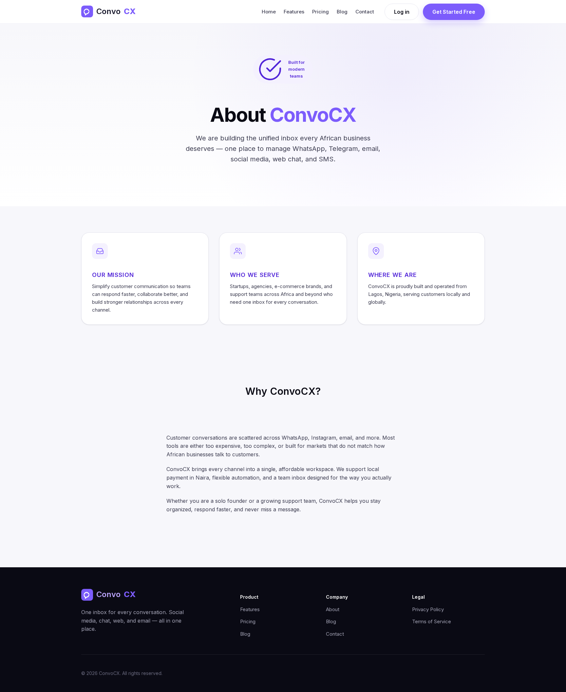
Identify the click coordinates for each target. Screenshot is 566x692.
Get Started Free (453, 12)
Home (269, 12)
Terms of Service (431, 621)
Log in (401, 12)
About (332, 609)
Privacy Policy (428, 609)
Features (294, 12)
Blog (342, 12)
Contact (364, 12)
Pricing (320, 12)
